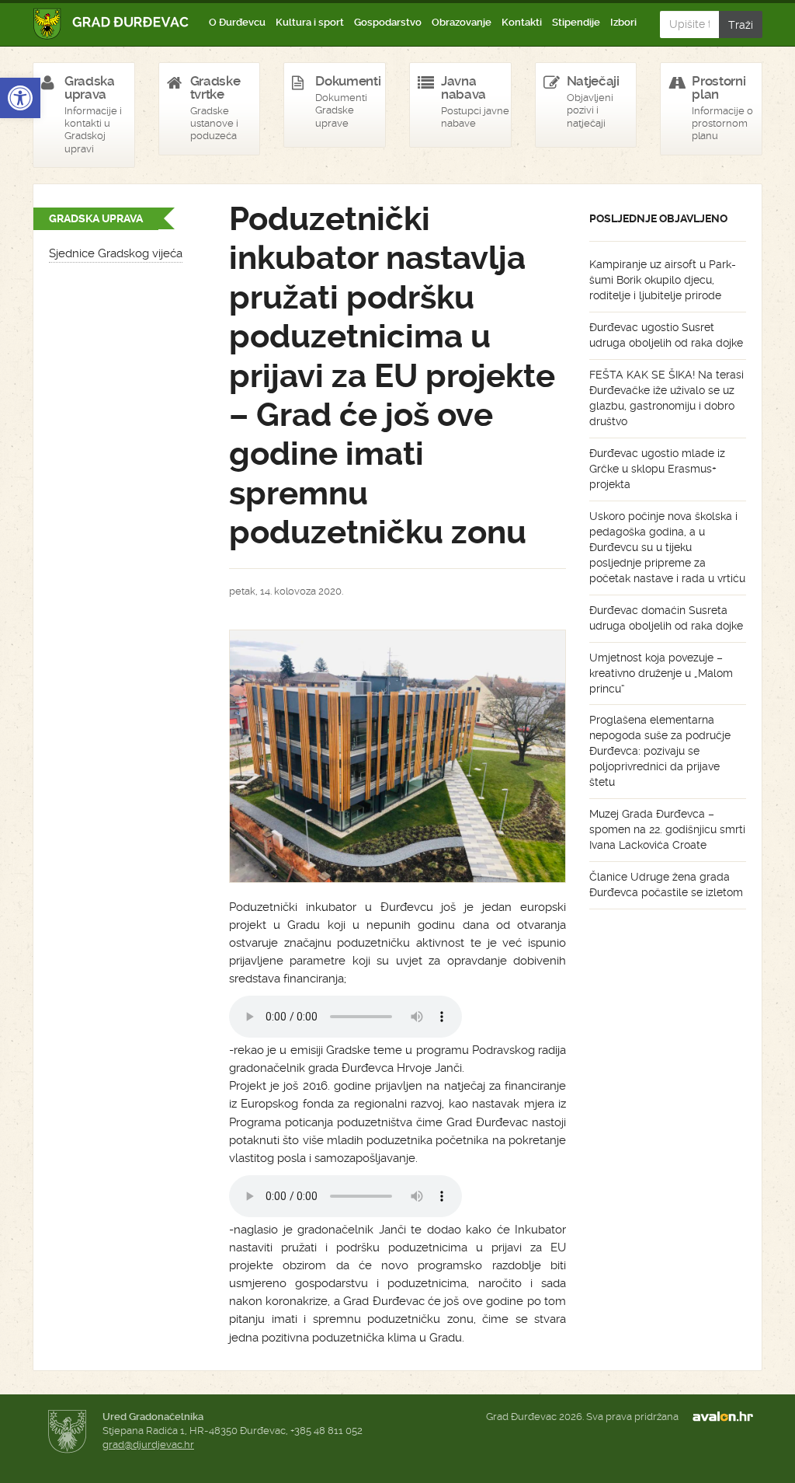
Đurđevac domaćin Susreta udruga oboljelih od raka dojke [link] (666, 618)
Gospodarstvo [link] (388, 22)
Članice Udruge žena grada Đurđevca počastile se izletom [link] (666, 885)
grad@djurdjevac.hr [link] (148, 1444)
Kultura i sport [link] (310, 22)
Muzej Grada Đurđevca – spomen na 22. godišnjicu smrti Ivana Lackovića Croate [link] (667, 829)
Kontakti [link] (522, 22)
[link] (20, 98)
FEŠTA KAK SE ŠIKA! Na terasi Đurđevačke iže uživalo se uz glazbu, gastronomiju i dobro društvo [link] (666, 397)
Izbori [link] (623, 22)
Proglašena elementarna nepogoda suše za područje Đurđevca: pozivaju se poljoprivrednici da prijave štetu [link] (660, 751)
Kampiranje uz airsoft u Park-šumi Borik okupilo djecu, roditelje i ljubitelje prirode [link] (662, 280)
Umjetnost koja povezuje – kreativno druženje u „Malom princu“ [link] (661, 673)
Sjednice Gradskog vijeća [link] (115, 253)
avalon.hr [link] (727, 1417)
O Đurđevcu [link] (237, 22)
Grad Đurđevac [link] (111, 24)
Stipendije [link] (576, 22)
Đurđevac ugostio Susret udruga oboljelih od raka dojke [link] (666, 335)
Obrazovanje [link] (461, 22)
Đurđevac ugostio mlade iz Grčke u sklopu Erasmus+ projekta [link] (657, 468)
